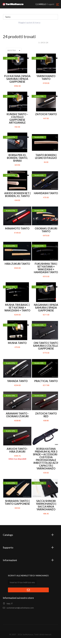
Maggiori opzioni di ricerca (29, 22)
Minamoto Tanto (17, 228)
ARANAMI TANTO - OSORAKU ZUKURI (17, 415)
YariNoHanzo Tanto (45, 77)
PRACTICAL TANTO (46, 381)
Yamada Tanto (17, 381)
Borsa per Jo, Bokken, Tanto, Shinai (17, 158)
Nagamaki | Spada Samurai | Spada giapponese (46, 307)
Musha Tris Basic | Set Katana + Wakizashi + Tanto (17, 307)
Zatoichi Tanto (46, 114)
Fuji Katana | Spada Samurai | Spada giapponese (17, 79)
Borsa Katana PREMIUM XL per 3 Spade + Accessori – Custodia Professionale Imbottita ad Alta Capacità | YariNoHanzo (46, 458)
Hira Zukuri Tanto (17, 263)
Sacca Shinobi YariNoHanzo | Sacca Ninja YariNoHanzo (46, 505)
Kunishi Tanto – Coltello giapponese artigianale (17, 118)
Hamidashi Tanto (46, 193)
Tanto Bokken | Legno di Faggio (46, 156)
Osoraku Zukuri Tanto (46, 230)
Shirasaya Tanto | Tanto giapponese (17, 502)
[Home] (13, 4)
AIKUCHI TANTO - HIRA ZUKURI (17, 450)
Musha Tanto (17, 342)
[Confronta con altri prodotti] (28, 57)
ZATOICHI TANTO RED (46, 415)
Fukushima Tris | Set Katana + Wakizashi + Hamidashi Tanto (46, 268)
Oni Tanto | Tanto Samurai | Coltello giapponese (46, 345)
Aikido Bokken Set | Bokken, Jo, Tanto (17, 195)
